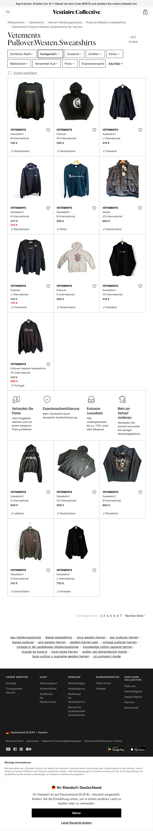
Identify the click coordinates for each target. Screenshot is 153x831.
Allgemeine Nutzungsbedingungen (61, 741)
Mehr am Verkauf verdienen (125, 412)
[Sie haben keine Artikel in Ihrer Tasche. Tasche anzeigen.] (145, 11)
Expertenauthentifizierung (61, 408)
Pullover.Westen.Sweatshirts (106, 22)
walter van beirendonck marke (104, 651)
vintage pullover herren (119, 642)
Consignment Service (14, 691)
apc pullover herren (124, 637)
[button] (145, 11)
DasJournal (131, 708)
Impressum (32, 741)
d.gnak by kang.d (34, 651)
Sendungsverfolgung (52, 683)
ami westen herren (52, 642)
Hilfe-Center (103, 683)
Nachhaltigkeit (133, 691)
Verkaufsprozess (78, 689)
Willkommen (16, 22)
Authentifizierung (50, 689)
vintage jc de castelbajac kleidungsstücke (47, 647)
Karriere (129, 702)
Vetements (36, 22)
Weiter (76, 813)
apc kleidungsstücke (25, 637)
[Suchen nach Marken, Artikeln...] (8, 11)
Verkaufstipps (76, 683)
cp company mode (107, 656)
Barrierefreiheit (14, 741)
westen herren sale (84, 642)
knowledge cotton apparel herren (107, 647)
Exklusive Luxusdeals (95, 410)
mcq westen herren (91, 637)
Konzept (11, 683)
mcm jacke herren (64, 651)
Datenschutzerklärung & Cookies (103, 741)
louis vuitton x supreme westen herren (60, 656)
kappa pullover (23, 642)
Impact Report (133, 697)
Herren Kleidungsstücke (65, 22)
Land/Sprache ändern (76, 822)
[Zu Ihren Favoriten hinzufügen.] (48, 130)
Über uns (129, 686)
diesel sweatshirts (59, 637)
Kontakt (101, 689)
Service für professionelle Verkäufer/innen (78, 711)
